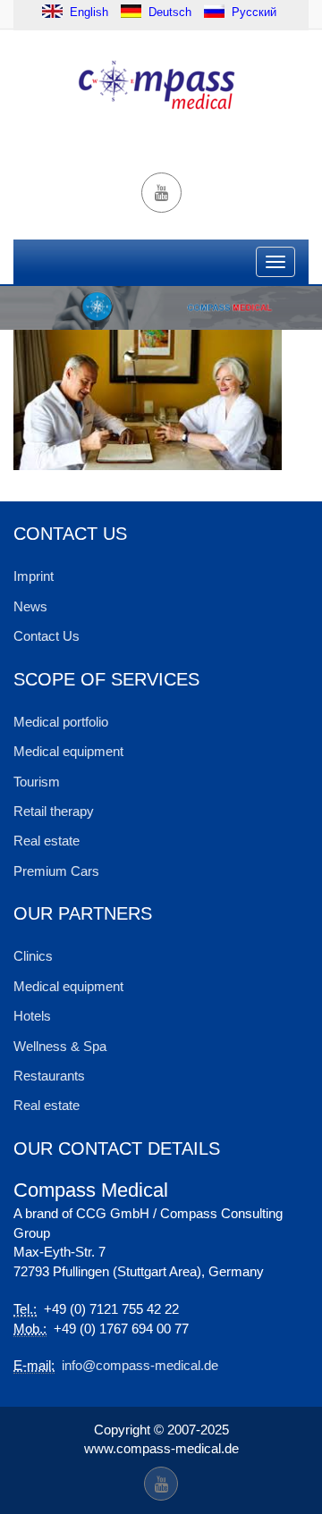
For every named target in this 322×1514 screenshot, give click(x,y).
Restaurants (49, 1075)
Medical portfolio (60, 721)
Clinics (33, 955)
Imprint (33, 576)
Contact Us (46, 635)
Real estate (46, 840)
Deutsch (169, 11)
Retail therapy (53, 811)
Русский (254, 11)
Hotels (32, 1015)
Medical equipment (68, 751)
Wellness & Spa (59, 1046)
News (30, 606)
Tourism (36, 781)
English (87, 11)
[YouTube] (161, 192)
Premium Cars (56, 871)
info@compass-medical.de (140, 1365)
